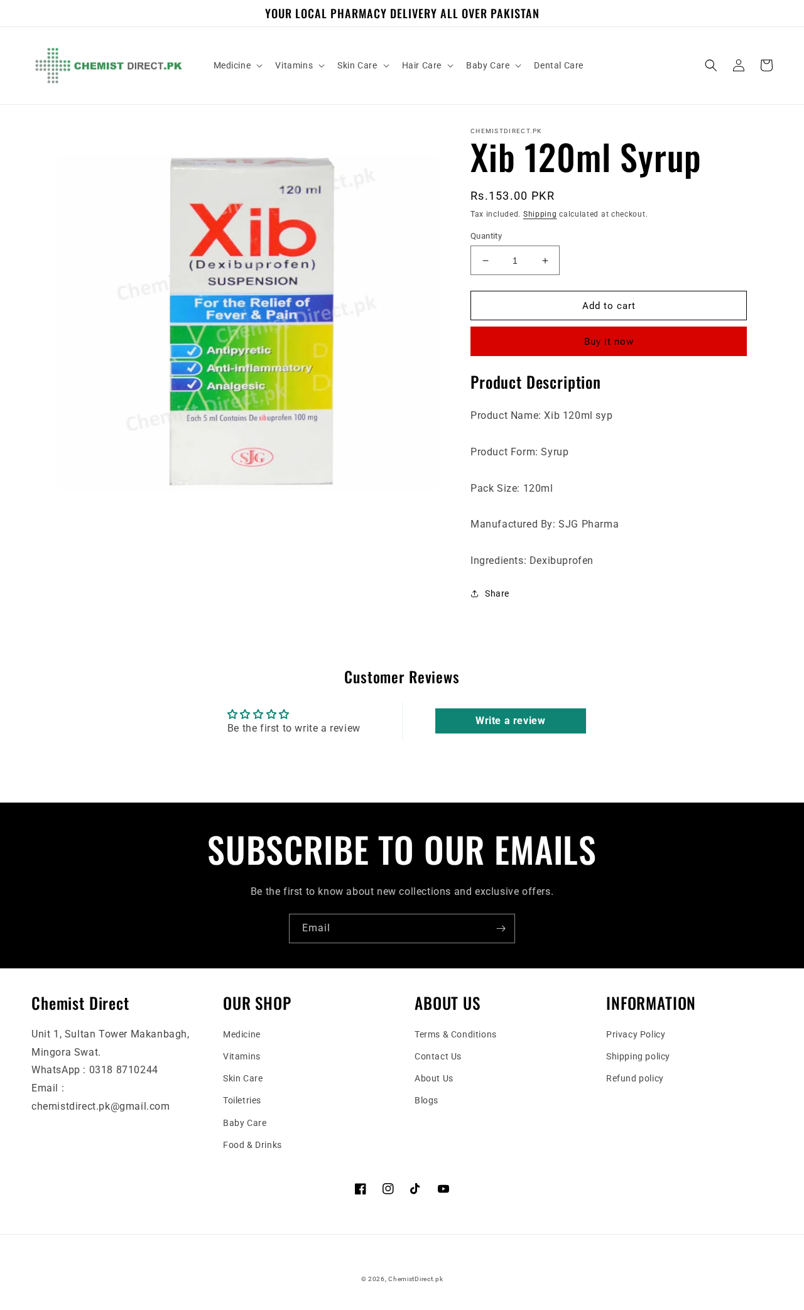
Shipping (540, 214)
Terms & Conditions (456, 1034)
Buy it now (609, 341)
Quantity (486, 236)
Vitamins (242, 1056)
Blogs (426, 1100)
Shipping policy (638, 1056)
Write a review (510, 721)
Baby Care (244, 1123)
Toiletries (242, 1100)
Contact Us (438, 1056)
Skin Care (243, 1078)
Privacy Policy (635, 1034)
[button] (237, 65)
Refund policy (635, 1078)
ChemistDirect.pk (415, 1278)
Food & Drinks (252, 1145)
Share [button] (497, 593)
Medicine (242, 1034)
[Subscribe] (500, 928)
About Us (434, 1078)
